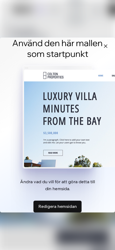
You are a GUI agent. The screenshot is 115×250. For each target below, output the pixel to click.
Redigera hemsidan (57, 206)
